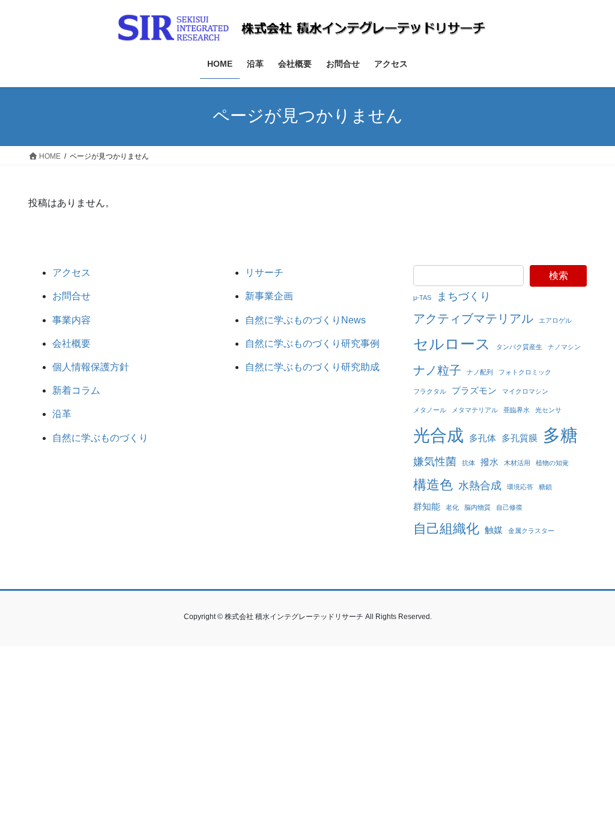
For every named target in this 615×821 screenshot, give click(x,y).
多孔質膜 (519, 438)
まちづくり (464, 296)
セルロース (452, 343)
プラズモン (474, 390)
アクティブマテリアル (473, 318)
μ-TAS (422, 297)
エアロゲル (555, 320)
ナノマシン (564, 346)
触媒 (494, 530)
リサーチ (264, 272)
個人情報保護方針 (90, 367)
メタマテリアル (475, 410)
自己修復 (509, 507)
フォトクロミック (524, 372)
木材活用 (517, 462)
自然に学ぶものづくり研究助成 (312, 367)
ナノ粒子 (437, 370)
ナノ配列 (480, 372)
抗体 (468, 462)
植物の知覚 (552, 462)
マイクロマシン (525, 391)
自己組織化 (446, 528)
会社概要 (71, 343)
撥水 (489, 462)
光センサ (548, 410)
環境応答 (520, 486)
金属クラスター (531, 530)
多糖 (560, 435)
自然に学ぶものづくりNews (305, 320)
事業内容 (71, 320)
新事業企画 (269, 296)
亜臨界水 (516, 410)
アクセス (71, 272)
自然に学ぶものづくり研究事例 (312, 343)
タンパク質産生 (519, 346)
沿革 (61, 414)
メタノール (429, 410)
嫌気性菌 (434, 462)
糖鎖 (545, 486)
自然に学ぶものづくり (100, 438)
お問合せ (71, 296)
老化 (452, 507)
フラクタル (429, 391)
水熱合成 (479, 486)
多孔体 (482, 438)
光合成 (438, 435)
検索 (558, 275)
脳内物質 (477, 507)
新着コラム (76, 390)
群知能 (426, 506)
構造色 (433, 484)
